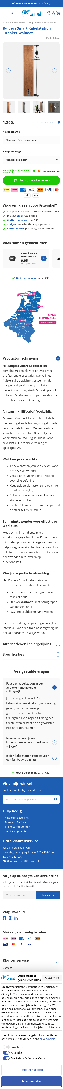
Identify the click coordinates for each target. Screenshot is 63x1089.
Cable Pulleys (18, 22)
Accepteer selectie (32, 1070)
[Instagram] (10, 918)
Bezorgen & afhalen (16, 822)
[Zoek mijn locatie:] (44, 13)
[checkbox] (13, 1047)
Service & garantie (15, 831)
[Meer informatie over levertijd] (33, 171)
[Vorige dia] (8, 70)
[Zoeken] (12, 13)
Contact (7, 967)
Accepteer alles (31, 1081)
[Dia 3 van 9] (39, 107)
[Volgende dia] (54, 70)
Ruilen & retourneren (17, 826)
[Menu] (5, 13)
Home (6, 22)
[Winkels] (49, 13)
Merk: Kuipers (53, 38)
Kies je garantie (11, 131)
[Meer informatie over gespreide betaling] (59, 122)
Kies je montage (12, 151)
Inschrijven (48, 895)
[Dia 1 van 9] (9, 107)
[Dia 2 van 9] (24, 107)
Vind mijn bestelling (17, 817)
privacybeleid (47, 1039)
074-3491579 (14, 856)
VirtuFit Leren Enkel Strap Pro (29, 255)
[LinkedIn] (16, 918)
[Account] (53, 13)
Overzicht (53, 977)
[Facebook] (4, 918)
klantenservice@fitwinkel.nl (23, 861)
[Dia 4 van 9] (54, 107)
